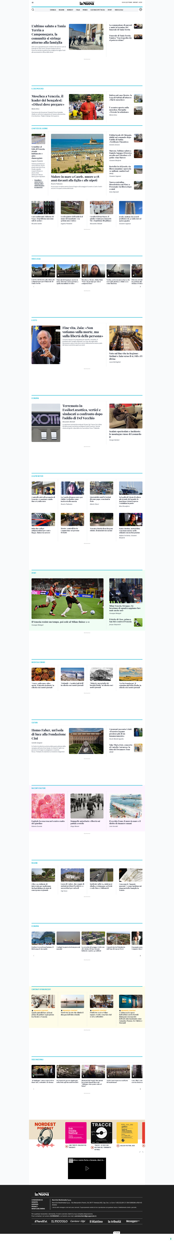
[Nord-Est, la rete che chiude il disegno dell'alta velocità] (72, 1001)
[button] (87, 1168)
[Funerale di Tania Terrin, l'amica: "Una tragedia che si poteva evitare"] (138, 36)
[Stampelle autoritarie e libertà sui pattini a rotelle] (87, 806)
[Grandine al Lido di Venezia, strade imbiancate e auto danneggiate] (38, 139)
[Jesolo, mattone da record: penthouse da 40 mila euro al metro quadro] (131, 207)
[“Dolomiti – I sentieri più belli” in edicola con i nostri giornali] (72, 674)
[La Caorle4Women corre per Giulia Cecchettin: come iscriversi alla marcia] (72, 488)
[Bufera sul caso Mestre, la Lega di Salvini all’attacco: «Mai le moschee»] (138, 98)
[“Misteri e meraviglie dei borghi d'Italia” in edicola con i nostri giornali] (101, 674)
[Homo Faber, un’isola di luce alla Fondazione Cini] (86, 741)
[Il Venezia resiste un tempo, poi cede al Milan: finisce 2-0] (67, 598)
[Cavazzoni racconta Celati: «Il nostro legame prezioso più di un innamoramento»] (138, 732)
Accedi (140, 2)
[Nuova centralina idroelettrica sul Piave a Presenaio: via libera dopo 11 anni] (138, 185)
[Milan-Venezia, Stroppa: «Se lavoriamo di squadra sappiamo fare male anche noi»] (125, 590)
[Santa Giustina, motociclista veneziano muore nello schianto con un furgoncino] (131, 519)
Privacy (35, 1206)
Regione (61, 10)
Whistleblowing (38, 1209)
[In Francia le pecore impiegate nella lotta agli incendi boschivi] (68, 1071)
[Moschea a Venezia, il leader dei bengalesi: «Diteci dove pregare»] (86, 107)
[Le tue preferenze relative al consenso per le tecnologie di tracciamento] (171, 1239)
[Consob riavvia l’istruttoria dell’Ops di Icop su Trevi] (118, 938)
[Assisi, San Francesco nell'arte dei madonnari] (118, 1071)
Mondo (85, 10)
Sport (110, 10)
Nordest (70, 10)
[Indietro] (34, 286)
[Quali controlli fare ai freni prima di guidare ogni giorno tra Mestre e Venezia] (43, 1001)
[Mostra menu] (33, 2)
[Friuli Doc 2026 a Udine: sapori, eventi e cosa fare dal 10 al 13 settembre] (101, 1001)
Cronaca (53, 10)
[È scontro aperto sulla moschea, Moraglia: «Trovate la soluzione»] (138, 110)
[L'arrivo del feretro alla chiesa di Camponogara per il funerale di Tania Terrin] (43, 270)
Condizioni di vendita (37, 1201)
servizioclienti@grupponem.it (85, 1216)
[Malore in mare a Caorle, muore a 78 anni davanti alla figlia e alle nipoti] (77, 153)
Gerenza (35, 1204)
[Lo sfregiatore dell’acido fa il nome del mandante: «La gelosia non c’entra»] (72, 207)
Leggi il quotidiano (127, 2)
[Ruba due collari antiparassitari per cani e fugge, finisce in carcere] (43, 519)
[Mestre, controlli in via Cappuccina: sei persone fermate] (72, 519)
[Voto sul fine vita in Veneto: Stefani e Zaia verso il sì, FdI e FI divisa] (125, 338)
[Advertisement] (87, 16)
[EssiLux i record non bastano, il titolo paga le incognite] (43, 938)
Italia (78, 10)
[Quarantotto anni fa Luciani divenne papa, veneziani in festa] (101, 488)
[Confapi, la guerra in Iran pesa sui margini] (68, 938)
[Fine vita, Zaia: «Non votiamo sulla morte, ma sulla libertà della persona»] (46, 345)
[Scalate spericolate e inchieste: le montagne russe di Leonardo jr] (125, 416)
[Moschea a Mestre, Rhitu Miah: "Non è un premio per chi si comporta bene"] (93, 270)
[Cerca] (33, 9)
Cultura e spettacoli (97, 10)
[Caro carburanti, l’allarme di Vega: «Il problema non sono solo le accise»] (43, 207)
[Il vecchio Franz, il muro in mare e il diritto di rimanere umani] (125, 806)
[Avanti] (140, 286)
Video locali (119, 10)
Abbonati (135, 2)
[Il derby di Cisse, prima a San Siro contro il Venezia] (138, 622)
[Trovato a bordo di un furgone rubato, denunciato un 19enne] (101, 519)
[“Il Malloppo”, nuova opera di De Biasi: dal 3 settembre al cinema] (43, 1071)
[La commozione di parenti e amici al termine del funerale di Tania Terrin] (138, 26)
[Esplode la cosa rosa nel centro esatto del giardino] (48, 806)
